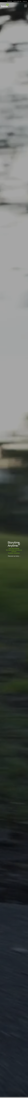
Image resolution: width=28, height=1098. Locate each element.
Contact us (25, 1)
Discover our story (13, 556)
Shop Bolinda (9, 1)
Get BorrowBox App (17, 1)
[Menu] (25, 6)
